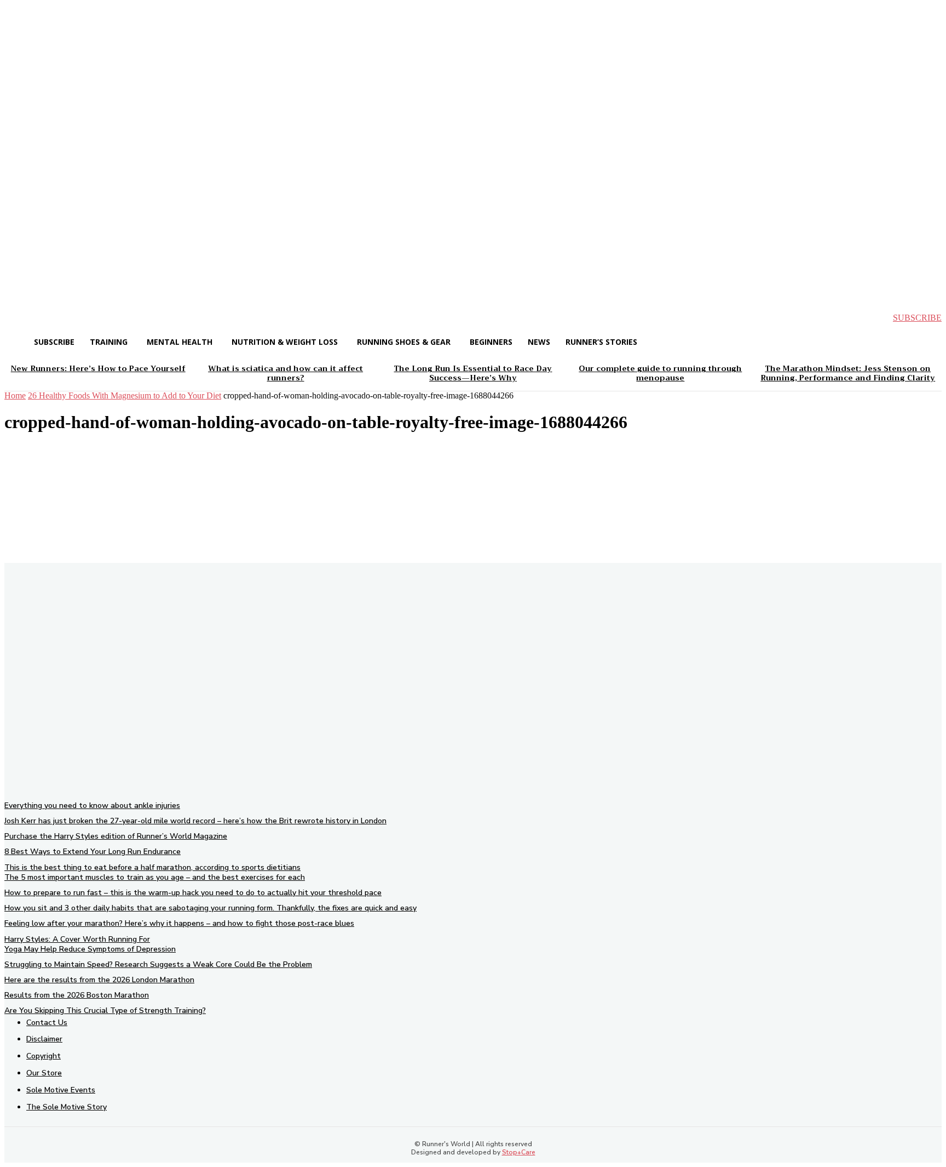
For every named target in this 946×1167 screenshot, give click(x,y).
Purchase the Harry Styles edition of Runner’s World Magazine (115, 836)
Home (15, 395)
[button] (22, 318)
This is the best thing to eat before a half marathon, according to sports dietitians (152, 867)
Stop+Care (518, 1152)
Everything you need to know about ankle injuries (92, 805)
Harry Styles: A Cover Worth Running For (77, 939)
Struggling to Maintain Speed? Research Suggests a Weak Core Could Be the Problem (158, 964)
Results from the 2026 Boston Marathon (76, 995)
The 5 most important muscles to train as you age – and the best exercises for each (154, 877)
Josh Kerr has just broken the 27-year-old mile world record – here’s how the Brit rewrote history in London (195, 821)
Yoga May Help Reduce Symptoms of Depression (90, 949)
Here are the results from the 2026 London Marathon (99, 980)
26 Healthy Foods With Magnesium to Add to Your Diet (124, 395)
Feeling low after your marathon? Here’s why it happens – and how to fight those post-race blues (179, 923)
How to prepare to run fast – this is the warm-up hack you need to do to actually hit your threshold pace (193, 892)
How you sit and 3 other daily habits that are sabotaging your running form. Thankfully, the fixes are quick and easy (210, 908)
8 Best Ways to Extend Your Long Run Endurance (92, 851)
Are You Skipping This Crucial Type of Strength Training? (105, 1010)
